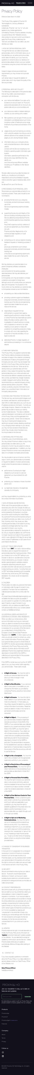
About (3, 1034)
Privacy (4, 1041)
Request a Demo (21, 3)
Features (4, 1024)
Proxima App (5, 1013)
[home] (8, 3)
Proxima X (5, 1017)
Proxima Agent (9, 1020)
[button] (30, 3)
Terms (3, 1038)
